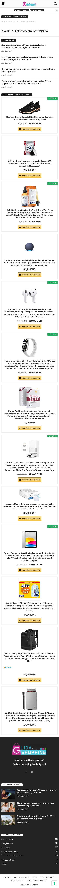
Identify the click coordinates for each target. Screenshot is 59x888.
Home (3, 21)
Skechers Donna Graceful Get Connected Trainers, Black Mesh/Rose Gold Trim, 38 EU (29, 118)
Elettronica (5, 848)
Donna (3, 864)
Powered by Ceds (17, 881)
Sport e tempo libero (9, 852)
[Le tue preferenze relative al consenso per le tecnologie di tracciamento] (54, 883)
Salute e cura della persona (12, 856)
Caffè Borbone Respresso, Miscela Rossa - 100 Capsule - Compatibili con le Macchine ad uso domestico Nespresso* (29, 163)
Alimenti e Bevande (21, 10)
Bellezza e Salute (8, 860)
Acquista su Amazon (31, 129)
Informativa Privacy (21, 877)
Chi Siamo (7, 877)
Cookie (34, 877)
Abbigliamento (7, 844)
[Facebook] (27, 772)
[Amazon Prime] (29, 667)
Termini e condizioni (47, 877)
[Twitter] (32, 772)
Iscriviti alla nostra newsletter (37, 881)
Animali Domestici (36, 10)
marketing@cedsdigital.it (33, 764)
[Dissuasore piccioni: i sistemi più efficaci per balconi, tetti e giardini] (8, 820)
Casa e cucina (12, 21)
